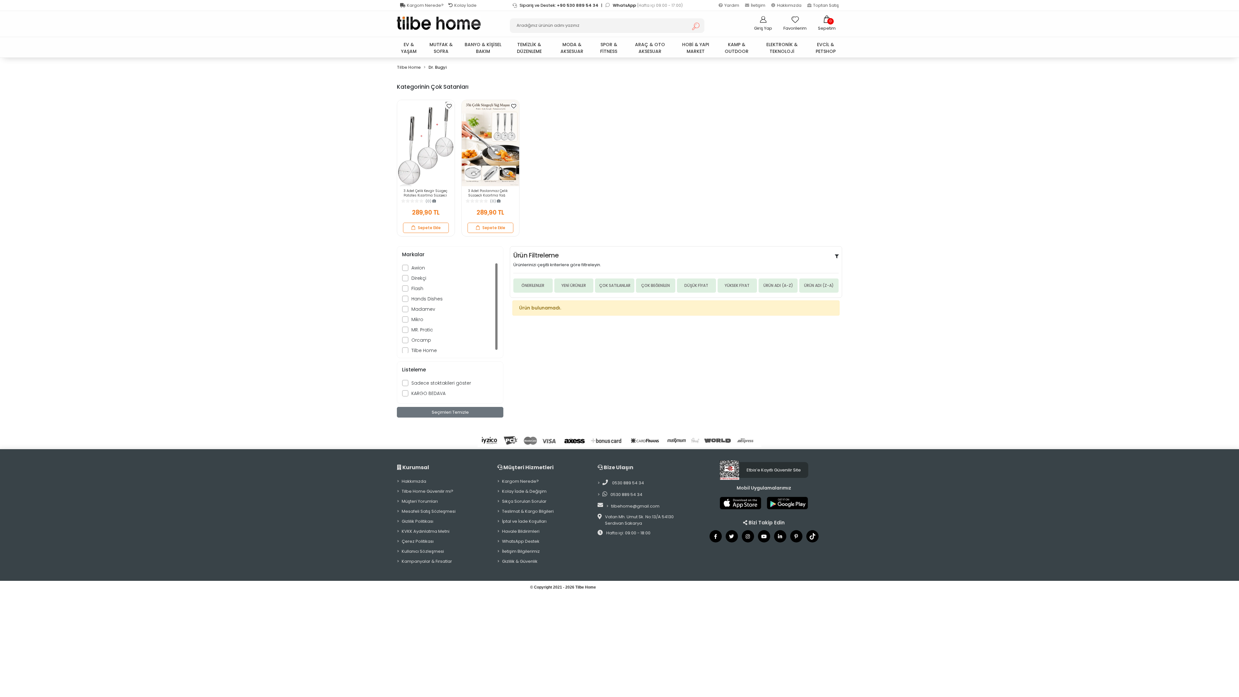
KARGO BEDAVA (428, 393)
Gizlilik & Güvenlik (520, 561)
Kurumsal (415, 467)
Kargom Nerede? (425, 5)
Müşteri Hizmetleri (528, 467)
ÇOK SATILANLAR (614, 285)
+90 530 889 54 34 (578, 5)
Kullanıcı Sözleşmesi (423, 551)
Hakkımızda (789, 5)
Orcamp (421, 340)
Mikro (417, 319)
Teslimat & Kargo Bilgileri (528, 511)
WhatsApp (625, 5)
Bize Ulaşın (618, 467)
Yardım (731, 5)
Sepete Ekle (429, 227)
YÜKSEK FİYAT (737, 285)
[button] (827, 23)
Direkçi (418, 278)
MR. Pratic (422, 330)
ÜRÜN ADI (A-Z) (778, 285)
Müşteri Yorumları (420, 501)
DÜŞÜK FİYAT (696, 285)
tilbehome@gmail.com (635, 506)
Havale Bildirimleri (520, 531)
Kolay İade (465, 5)
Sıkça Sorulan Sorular (524, 501)
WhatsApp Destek (520, 541)
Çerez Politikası (418, 541)
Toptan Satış (826, 5)
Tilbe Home (424, 350)
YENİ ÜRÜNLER (573, 285)
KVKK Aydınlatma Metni (425, 531)
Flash (417, 288)
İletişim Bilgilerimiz (521, 551)
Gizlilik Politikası (417, 521)
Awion (418, 268)
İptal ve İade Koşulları (524, 521)
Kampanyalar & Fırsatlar (427, 561)
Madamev (423, 309)
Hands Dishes (427, 299)
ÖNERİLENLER (532, 285)
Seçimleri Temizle (450, 412)
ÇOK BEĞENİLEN (655, 285)
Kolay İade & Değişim (524, 491)
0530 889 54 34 (627, 483)
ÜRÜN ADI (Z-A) (819, 285)
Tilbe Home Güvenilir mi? (427, 491)
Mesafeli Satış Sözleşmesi (429, 511)
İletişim (758, 5)
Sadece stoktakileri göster (441, 383)
